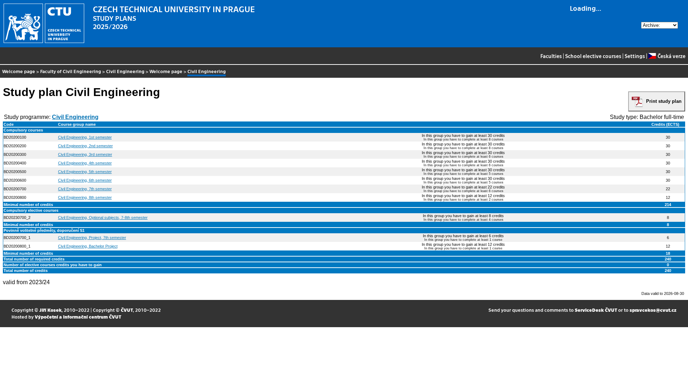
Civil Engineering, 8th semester (85, 197)
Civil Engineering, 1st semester (85, 137)
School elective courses (593, 56)
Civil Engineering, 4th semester (85, 163)
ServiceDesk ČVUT (596, 309)
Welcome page (18, 71)
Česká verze (671, 56)
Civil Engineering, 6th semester (85, 180)
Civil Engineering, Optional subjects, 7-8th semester (103, 217)
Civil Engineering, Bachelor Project (88, 246)
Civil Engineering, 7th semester (85, 189)
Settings (635, 56)
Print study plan (664, 101)
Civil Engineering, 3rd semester (85, 154)
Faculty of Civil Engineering (70, 71)
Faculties (551, 56)
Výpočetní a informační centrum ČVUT (78, 316)
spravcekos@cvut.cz (653, 309)
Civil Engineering (125, 71)
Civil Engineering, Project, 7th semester (92, 237)
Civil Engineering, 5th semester (85, 171)
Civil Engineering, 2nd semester (85, 146)
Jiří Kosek (50, 309)
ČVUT (127, 309)
